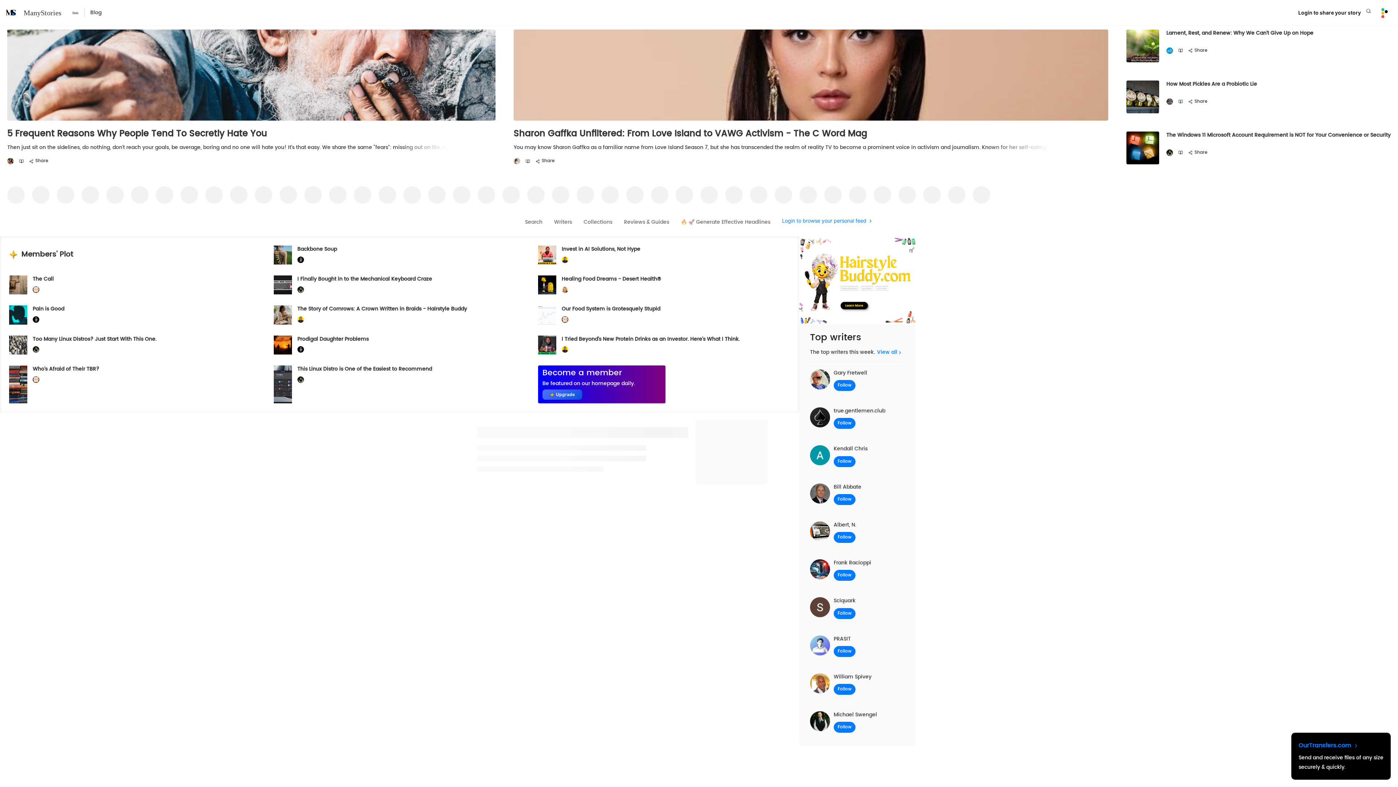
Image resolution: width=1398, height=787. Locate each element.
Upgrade (565, 394)
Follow (845, 385)
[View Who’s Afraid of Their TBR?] (18, 384)
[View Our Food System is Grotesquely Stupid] (547, 314)
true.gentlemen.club (859, 411)
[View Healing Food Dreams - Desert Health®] (547, 284)
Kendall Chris (851, 449)
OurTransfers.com (1326, 745)
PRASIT (842, 639)
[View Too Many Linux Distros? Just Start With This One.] (18, 345)
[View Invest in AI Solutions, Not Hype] (547, 255)
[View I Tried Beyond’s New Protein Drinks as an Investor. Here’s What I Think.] (547, 345)
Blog (96, 12)
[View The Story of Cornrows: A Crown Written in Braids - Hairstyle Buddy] (283, 314)
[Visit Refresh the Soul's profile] (1169, 51)
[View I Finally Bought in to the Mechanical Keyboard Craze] (283, 284)
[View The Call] (18, 284)
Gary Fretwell (850, 373)
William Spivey (853, 677)
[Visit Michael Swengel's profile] (1169, 153)
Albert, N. (845, 525)
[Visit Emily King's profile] (517, 161)
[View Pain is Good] (18, 314)
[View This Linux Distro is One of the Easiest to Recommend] (283, 384)
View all (887, 352)
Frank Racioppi (852, 563)
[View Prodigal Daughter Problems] (283, 345)
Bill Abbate (847, 487)
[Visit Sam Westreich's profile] (1169, 102)
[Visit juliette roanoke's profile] (300, 260)
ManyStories (43, 13)
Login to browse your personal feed (824, 221)
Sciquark (845, 600)
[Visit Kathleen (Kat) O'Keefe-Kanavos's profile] (565, 290)
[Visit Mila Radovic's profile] (10, 161)
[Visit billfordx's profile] (36, 290)
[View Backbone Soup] (283, 255)
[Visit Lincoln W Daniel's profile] (565, 260)
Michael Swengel (855, 714)
